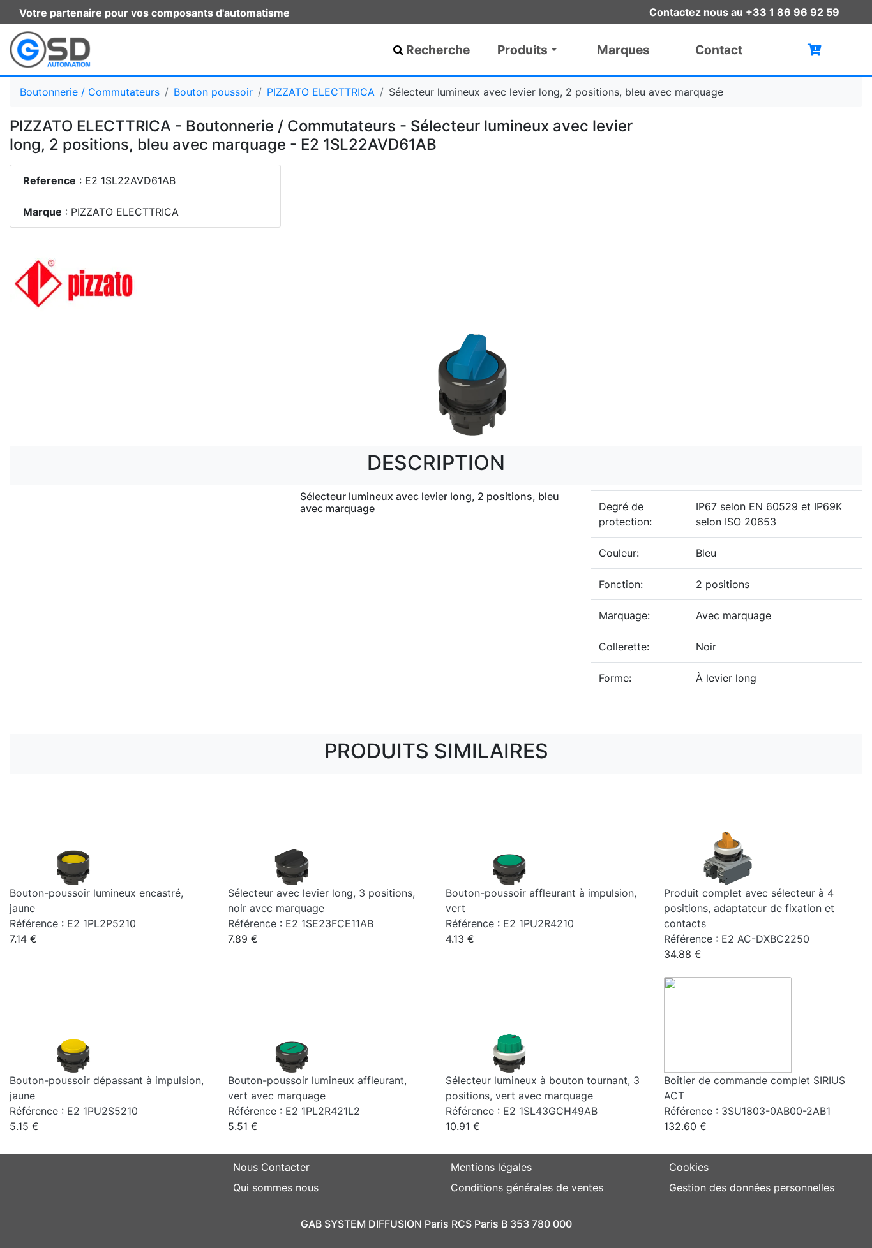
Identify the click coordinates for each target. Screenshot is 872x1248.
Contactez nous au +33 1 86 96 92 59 (744, 12)
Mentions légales (491, 1167)
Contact (718, 49)
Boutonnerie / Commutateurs (90, 91)
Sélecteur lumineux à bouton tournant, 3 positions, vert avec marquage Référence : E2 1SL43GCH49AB (543, 1095)
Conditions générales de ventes (527, 1187)
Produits (522, 49)
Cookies (689, 1167)
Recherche (438, 49)
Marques (623, 49)
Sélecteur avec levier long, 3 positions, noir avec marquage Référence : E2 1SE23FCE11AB (321, 908)
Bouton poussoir (213, 91)
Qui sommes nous (276, 1187)
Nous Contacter (271, 1167)
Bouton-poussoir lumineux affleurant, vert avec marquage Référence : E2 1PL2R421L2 (317, 1095)
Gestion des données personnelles (751, 1187)
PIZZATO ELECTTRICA (321, 91)
